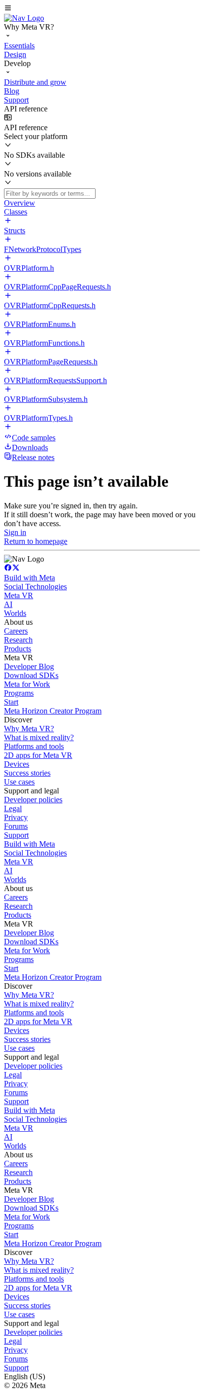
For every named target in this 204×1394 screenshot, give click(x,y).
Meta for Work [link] (27, 684)
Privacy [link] (16, 817)
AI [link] (8, 604)
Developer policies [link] (33, 799)
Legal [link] (13, 808)
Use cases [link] (19, 782)
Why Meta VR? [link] (29, 728)
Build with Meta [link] (29, 577)
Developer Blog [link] (29, 666)
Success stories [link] (27, 773)
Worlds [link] (15, 613)
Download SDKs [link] (31, 675)
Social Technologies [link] (35, 586)
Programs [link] (19, 693)
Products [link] (17, 648)
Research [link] (18, 640)
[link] (24, 18)
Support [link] (16, 835)
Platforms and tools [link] (34, 746)
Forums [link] (16, 826)
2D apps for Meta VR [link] (38, 755)
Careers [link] (16, 631)
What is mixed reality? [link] (39, 737)
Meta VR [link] (18, 595)
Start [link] (11, 702)
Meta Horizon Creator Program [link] (53, 711)
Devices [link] (16, 764)
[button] (102, 9)
